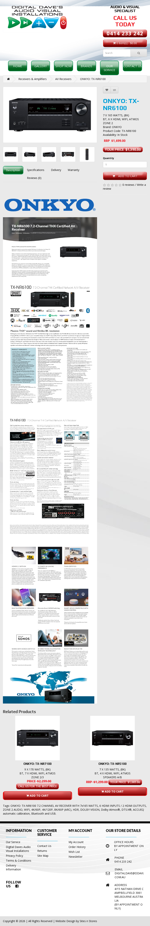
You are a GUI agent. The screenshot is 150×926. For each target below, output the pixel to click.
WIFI (27, 809)
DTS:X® (126, 809)
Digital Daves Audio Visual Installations (18, 849)
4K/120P (47, 809)
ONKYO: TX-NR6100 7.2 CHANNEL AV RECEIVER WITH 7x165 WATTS (54, 806)
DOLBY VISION (89, 809)
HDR (76, 809)
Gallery (40, 66)
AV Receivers (63, 79)
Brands (86, 66)
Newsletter (75, 856)
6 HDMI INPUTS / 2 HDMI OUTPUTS (122, 806)
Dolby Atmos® (110, 809)
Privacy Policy (14, 856)
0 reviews (128, 185)
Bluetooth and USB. (43, 813)
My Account (76, 842)
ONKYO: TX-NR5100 (112, 763)
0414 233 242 (125, 33)
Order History (77, 847)
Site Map (42, 856)
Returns (42, 851)
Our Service (109, 68)
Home (17, 66)
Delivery (56, 170)
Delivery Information (13, 867)
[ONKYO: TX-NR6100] (50, 115)
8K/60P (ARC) (62, 809)
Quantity (108, 158)
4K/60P (35, 809)
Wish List (74, 852)
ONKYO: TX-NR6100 (93, 79)
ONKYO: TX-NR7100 (37, 763)
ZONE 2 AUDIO (12, 809)
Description (13, 170)
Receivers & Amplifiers (32, 79)
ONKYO (117, 127)
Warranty (73, 170)
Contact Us (132, 66)
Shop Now (63, 66)
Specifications (35, 170)
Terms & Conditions (18, 860)
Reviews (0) (34, 178)
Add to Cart (126, 176)
